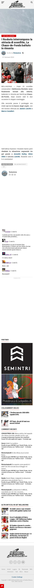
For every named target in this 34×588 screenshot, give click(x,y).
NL (19, 569)
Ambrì (9, 569)
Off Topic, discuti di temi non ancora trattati (19, 422)
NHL (31, 569)
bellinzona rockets (20, 164)
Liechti (17, 157)
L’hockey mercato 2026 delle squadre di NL (19, 413)
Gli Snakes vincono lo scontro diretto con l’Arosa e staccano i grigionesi (20, 527)
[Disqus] (17, 200)
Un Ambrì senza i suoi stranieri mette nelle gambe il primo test (20, 510)
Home (3, 569)
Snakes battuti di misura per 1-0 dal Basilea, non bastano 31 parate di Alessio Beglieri (20, 535)
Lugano (14, 569)
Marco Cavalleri (7, 111)
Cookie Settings (17, 577)
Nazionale (25, 569)
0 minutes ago (27, 439)
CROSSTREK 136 (7, 433)
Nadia (3, 478)
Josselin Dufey (20, 154)
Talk (16, 572)
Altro (21, 572)
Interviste (10, 572)
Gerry (3, 443)
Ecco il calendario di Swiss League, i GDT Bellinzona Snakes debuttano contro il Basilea (21, 519)
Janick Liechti (25, 109)
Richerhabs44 (6, 453)
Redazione (17, 53)
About (26, 572)
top (3, 167)
